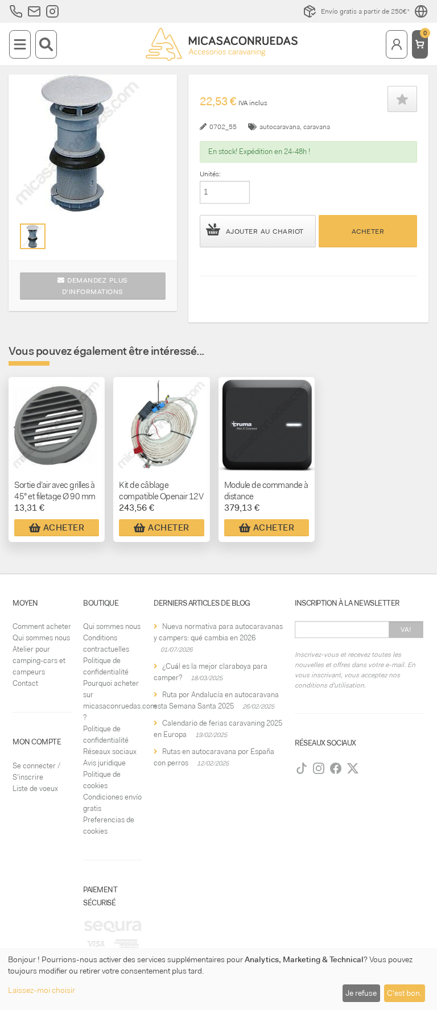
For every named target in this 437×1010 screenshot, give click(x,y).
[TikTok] (301, 768)
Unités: (210, 174)
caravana (316, 126)
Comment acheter (42, 626)
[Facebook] (336, 768)
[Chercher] (46, 44)
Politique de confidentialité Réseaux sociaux (110, 740)
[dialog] (218, 979)
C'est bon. (404, 993)
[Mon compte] (396, 44)
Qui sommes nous (41, 638)
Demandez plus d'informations (95, 286)
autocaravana (279, 126)
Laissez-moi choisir (41, 990)
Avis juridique (104, 763)
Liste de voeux (35, 788)
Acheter (368, 231)
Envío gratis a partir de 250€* (365, 11)
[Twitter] (353, 768)
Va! (406, 629)
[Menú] (20, 44)
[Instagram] (318, 768)
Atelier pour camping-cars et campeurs (39, 660)
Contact (25, 683)
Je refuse (361, 993)
